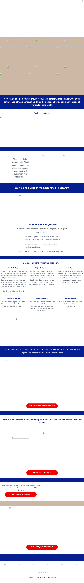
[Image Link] (64, 489)
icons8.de (44, 572)
